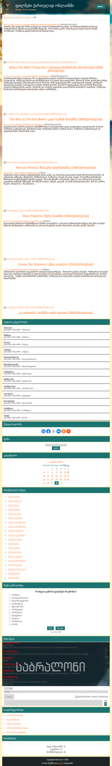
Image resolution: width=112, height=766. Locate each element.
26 (68, 479)
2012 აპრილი (15, 501)
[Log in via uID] (43, 431)
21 (48, 479)
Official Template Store (17, 728)
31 (61, 483)
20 (44, 479)
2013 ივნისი (14, 548)
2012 (17, 17)
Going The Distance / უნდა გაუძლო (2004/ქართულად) (23, 221)
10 (61, 472)
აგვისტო (27, 17)
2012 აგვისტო (15, 518)
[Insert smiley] (107, 688)
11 (65, 472)
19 (68, 476)
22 (52, 479)
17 (61, 476)
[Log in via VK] (58, 431)
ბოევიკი (7, 342)
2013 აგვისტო (15, 556)
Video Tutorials (14, 723)
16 (57, 476)
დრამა (6, 415)
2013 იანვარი (15, 539)
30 (57, 483)
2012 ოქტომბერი (17, 526)
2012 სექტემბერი (17, 522)
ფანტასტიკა (17, 604)
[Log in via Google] (53, 431)
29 (52, 483)
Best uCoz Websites (16, 732)
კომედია (7, 350)
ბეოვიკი (15, 618)
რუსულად (8, 328)
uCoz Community (15, 715)
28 (48, 483)
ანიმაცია (7, 335)
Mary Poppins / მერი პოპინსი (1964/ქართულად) (20, 173)
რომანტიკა (8, 408)
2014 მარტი (14, 573)
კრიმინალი (17, 612)
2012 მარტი (14, 497)
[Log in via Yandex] (68, 431)
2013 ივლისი (14, 552)
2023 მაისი (13, 578)
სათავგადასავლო (11, 357)
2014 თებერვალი (17, 569)
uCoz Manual (13, 719)
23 (57, 479)
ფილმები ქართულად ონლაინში (44, 5)
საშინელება (8, 379)
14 (48, 476)
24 (61, 479)
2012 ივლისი (14, 514)
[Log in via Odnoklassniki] (63, 431)
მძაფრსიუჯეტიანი (11, 364)
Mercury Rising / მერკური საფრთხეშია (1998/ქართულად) (24, 124)
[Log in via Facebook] (48, 431)
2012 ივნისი (14, 509)
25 (65, 479)
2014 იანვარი (15, 565)
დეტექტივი (8, 394)
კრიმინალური (9, 386)
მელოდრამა (9, 401)
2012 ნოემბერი (16, 531)
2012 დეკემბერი (16, 535)
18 (65, 476)
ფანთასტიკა (9, 372)
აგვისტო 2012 (56, 462)
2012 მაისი (13, 505)
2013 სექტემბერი (17, 561)
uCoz (61, 763)
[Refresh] (105, 688)
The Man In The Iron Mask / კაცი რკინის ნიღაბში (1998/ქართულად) (27, 76)
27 (44, 483)
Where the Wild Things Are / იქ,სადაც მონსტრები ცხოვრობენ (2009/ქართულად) (32, 24)
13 (44, 476)
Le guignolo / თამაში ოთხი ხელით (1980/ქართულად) (22, 269)
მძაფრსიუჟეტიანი (20, 601)
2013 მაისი (13, 544)
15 (52, 476)
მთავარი (8, 17)
